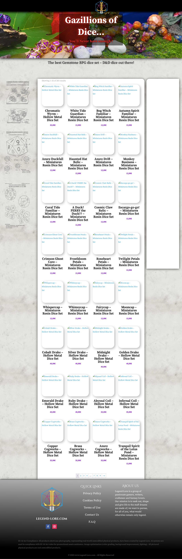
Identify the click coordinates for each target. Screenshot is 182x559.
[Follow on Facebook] (48, 526)
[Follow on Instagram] (54, 526)
